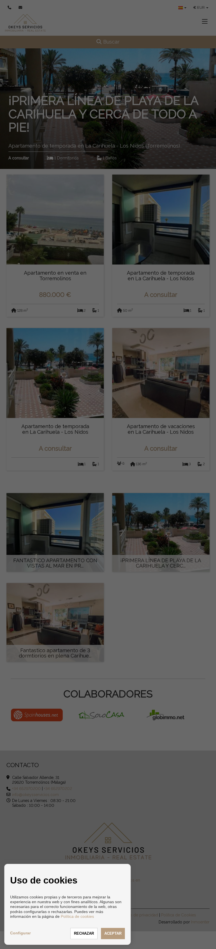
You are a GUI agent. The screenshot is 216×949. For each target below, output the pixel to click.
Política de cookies (77, 916)
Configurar (20, 933)
